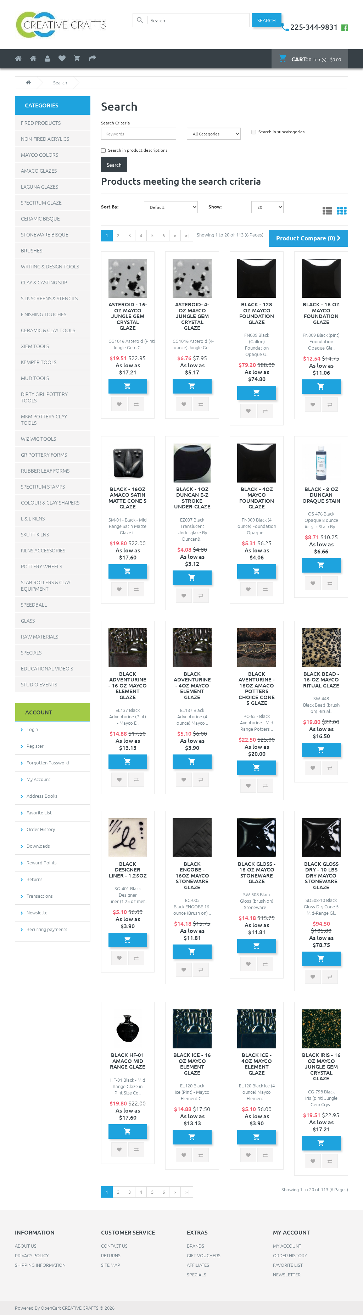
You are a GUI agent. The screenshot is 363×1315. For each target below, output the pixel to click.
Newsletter (38, 912)
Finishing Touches (43, 314)
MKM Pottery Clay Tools (44, 419)
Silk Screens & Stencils (49, 298)
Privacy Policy (32, 1255)
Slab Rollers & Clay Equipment (46, 585)
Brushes (31, 250)
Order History (41, 829)
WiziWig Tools (38, 438)
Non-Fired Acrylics (45, 138)
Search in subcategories (281, 131)
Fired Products (41, 122)
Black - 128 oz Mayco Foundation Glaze (256, 313)
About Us (26, 1245)
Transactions (40, 895)
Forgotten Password (48, 762)
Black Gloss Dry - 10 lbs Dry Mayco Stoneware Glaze (321, 875)
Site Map (110, 1264)
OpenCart (51, 1307)
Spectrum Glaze (41, 202)
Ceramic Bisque (40, 218)
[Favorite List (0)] (62, 59)
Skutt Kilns (35, 534)
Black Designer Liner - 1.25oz (128, 869)
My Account (38, 779)
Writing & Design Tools (50, 266)
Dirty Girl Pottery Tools (44, 397)
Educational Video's (47, 668)
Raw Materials (39, 636)
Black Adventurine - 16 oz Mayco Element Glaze (127, 685)
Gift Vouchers (203, 1255)
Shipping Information (40, 1264)
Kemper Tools (38, 362)
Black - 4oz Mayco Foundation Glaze (256, 497)
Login (32, 729)
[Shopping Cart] (77, 58)
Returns (35, 879)
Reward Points (42, 862)
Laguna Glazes (39, 186)
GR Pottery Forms (44, 454)
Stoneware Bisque (44, 234)
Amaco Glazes (39, 170)
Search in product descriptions (137, 150)
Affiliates (198, 1264)
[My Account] (47, 59)
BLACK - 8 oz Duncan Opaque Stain (321, 494)
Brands (195, 1245)
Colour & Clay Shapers (50, 502)
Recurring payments (47, 929)
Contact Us (114, 1245)
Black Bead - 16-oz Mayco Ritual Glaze (321, 679)
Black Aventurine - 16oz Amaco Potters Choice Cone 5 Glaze (257, 688)
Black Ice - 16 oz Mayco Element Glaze (192, 1063)
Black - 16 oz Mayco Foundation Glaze (321, 313)
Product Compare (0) (306, 238)
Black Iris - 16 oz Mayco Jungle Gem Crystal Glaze (321, 1066)
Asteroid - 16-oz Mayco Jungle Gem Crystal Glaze (127, 316)
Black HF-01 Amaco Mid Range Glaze (127, 1060)
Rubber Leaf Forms (45, 470)
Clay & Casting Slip (44, 282)
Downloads (38, 845)
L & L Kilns (33, 518)
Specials (31, 652)
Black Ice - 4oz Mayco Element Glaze (256, 1063)
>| (187, 235)
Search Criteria (115, 123)
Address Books (42, 795)
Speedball (34, 604)
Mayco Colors (39, 154)
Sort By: (109, 207)
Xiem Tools (35, 346)
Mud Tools (35, 377)
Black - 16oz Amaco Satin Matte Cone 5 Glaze (127, 497)
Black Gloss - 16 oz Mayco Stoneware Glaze (256, 872)
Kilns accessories (43, 550)
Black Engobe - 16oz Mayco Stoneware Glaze (192, 875)
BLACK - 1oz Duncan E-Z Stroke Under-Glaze (192, 497)
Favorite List (39, 812)
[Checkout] (92, 59)
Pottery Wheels (41, 566)
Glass (28, 620)
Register (35, 745)
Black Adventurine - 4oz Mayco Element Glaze (192, 685)
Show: (215, 207)
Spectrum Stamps (43, 486)
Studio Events (39, 684)
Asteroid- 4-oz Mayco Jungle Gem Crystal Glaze (192, 316)
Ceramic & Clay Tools (48, 330)
